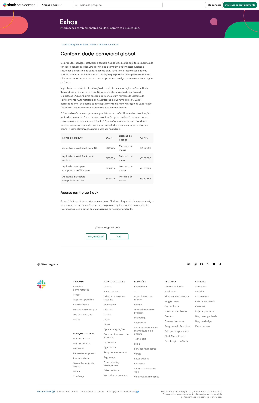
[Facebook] (201, 264)
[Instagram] (195, 264)
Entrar (197, 4)
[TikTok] (220, 264)
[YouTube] (214, 264)
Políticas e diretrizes (109, 44)
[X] (207, 264)
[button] (96, 236)
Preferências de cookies (92, 391)
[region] (107, 158)
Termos (74, 391)
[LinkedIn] (189, 264)
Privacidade (63, 391)
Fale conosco (214, 4)
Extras (93, 44)
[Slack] (41, 329)
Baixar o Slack (44, 391)
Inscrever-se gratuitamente (240, 4)
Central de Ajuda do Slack (75, 44)
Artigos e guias (50, 4)
